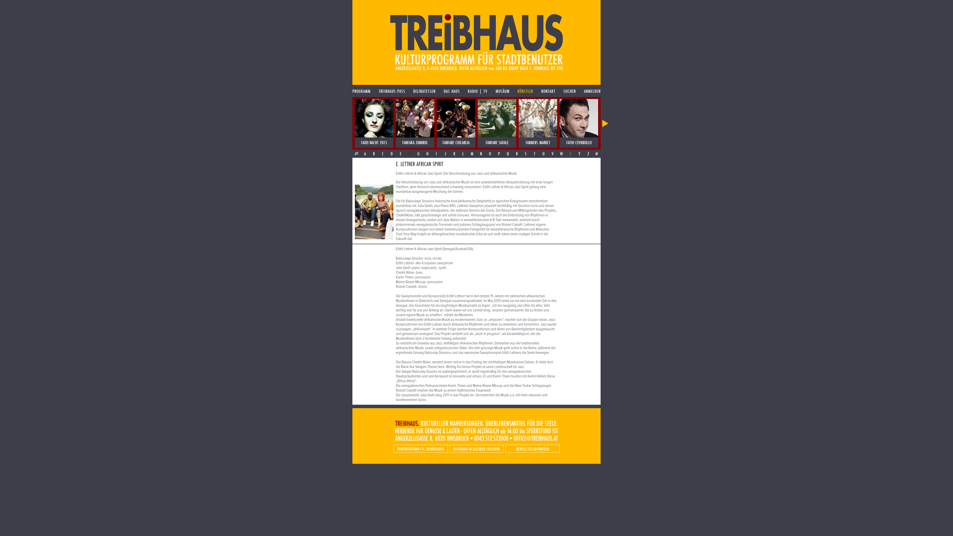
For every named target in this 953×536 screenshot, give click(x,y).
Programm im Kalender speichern (476, 449)
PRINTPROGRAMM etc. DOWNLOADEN (420, 449)
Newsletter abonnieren (532, 449)
